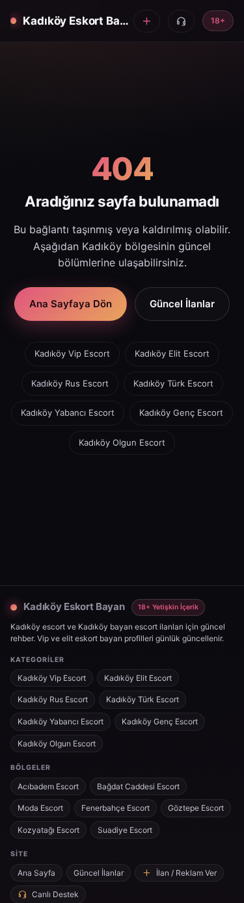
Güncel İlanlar (182, 304)
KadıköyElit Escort (172, 353)
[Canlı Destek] (181, 21)
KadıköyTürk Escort (173, 383)
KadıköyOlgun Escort (122, 442)
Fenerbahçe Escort (115, 808)
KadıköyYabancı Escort (68, 412)
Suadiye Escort (125, 830)
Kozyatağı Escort (48, 830)
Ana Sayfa (36, 873)
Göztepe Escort (196, 808)
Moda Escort (40, 808)
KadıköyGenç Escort (181, 412)
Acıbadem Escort (48, 786)
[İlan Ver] (146, 21)
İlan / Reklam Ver (186, 873)
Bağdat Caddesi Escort (138, 786)
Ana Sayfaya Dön (70, 304)
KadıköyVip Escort (72, 353)
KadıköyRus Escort (70, 383)
